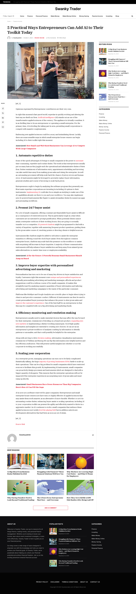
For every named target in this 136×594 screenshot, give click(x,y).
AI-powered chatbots (46, 224)
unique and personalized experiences (66, 277)
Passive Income (97, 16)
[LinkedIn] (3, 118)
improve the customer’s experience (30, 303)
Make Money (55, 16)
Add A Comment (51, 508)
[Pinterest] (3, 122)
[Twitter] (3, 113)
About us (84, 582)
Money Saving (84, 16)
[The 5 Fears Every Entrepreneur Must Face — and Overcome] (50, 487)
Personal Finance (42, 16)
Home (22, 16)
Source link (20, 424)
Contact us (95, 582)
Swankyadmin (17, 38)
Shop (117, 16)
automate (79, 161)
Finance (30, 16)
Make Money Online (69, 16)
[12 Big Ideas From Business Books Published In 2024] (20, 461)
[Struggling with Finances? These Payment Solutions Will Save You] (50, 461)
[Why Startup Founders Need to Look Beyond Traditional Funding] (20, 487)
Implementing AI (33, 192)
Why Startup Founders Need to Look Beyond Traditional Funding (20, 499)
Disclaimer (55, 582)
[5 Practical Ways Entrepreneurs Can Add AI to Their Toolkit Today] (50, 70)
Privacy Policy (42, 582)
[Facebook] (3, 108)
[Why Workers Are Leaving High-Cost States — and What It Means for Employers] (80, 461)
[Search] (132, 16)
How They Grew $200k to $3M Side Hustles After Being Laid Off (80, 499)
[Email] (3, 127)
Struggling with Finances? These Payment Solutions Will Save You (34, 2)
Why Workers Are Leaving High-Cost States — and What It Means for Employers (80, 474)
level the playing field (47, 410)
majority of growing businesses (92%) (54, 361)
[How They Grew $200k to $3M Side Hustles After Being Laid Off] (80, 487)
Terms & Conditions (70, 582)
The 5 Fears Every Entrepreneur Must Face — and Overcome (50, 499)
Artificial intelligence (46, 117)
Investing (109, 16)
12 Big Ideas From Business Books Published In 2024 (18, 473)
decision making (44, 338)
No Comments (52, 38)
